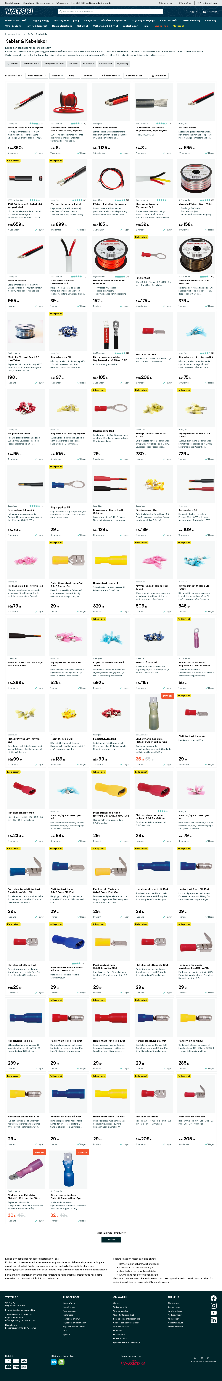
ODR (65, 1330)
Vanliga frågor (69, 1303)
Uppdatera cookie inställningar (126, 1342)
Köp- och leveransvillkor (74, 1326)
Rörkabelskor (105, 63)
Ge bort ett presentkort (123, 1315)
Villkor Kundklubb (175, 1326)
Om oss (116, 1303)
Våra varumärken (121, 1311)
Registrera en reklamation (74, 1322)
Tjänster (66, 1334)
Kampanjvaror (174, 1307)
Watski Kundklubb (175, 1322)
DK (208, 1358)
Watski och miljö (120, 1307)
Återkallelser (173, 1319)
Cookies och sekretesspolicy (126, 1322)
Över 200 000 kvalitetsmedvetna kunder (91, 3)
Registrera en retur (71, 1319)
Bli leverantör (119, 1334)
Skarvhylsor (89, 63)
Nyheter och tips (175, 1311)
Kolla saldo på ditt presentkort (126, 1319)
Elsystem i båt (13, 34)
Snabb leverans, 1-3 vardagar (19, 3)
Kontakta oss (69, 1307)
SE (195, 1358)
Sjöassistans (62, 3)
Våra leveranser (70, 1311)
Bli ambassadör (120, 1338)
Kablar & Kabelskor (38, 34)
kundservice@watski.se (24, 1310)
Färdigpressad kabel (54, 63)
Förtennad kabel (31, 63)
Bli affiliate (117, 1330)
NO (201, 1358)
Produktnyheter (175, 1315)
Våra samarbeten (121, 1326)
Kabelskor (73, 63)
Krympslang (123, 63)
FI (213, 1358)
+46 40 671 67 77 (24, 1314)
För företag (68, 1315)
